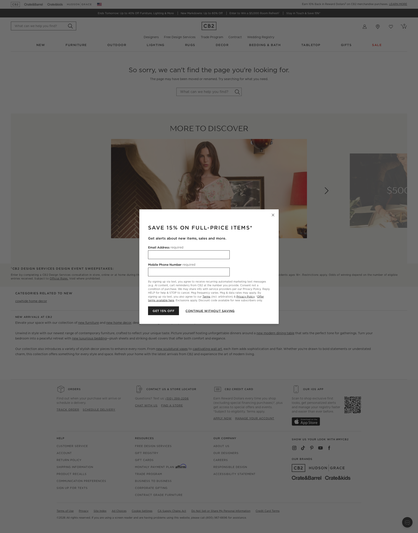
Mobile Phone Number (171, 264)
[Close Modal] (273, 215)
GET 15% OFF (163, 311)
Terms (206, 296)
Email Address (165, 247)
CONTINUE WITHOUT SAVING (210, 311)
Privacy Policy (245, 296)
